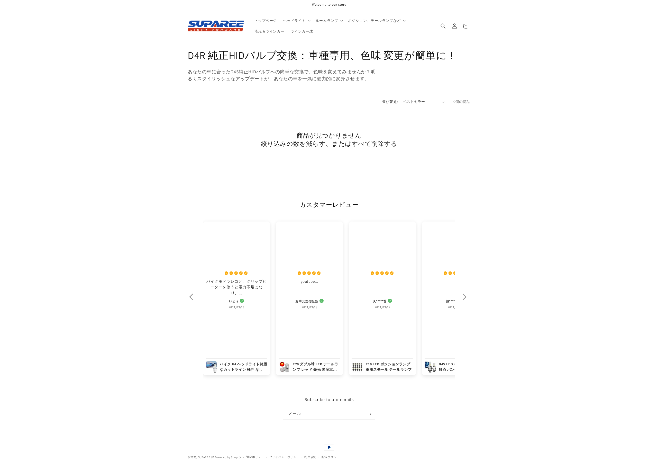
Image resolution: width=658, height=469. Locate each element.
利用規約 (310, 457)
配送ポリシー (331, 457)
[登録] (369, 414)
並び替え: (390, 101)
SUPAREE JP (206, 457)
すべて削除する (374, 144)
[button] (296, 20)
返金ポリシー (255, 457)
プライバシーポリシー (284, 457)
